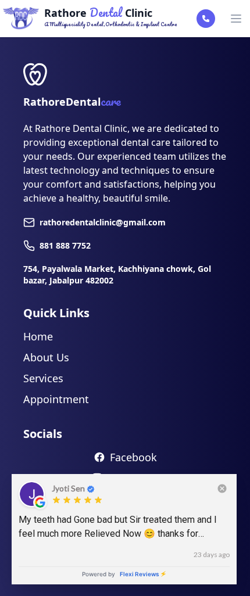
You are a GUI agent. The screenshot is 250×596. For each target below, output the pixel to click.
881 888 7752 (65, 245)
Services (43, 378)
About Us (46, 357)
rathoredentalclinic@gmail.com (103, 222)
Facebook (133, 457)
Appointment (56, 399)
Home (38, 336)
